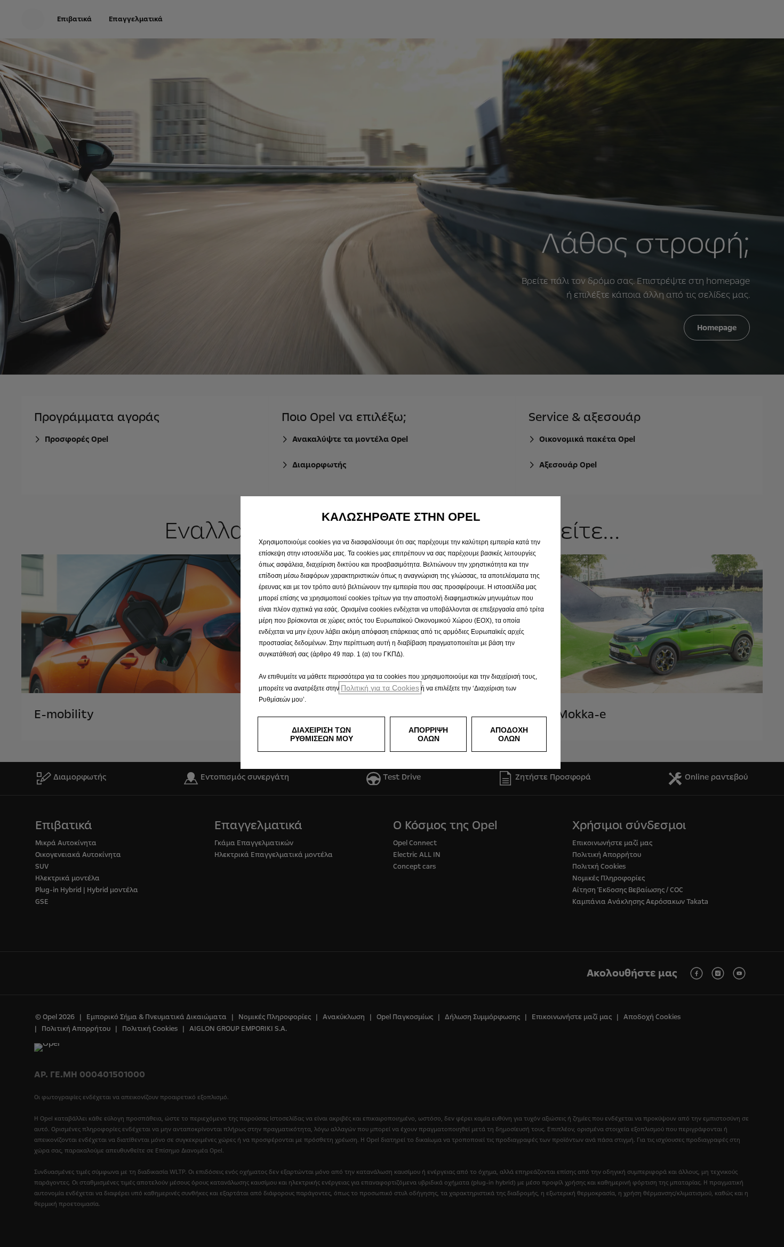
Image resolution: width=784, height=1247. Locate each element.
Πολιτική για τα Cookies (380, 688)
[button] (321, 734)
